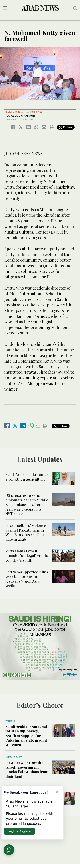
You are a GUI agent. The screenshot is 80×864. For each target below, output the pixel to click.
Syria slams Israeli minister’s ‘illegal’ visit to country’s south (26, 555)
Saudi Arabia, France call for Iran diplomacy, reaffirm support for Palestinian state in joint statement (26, 735)
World (10, 721)
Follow (67, 127)
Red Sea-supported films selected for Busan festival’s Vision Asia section (26, 578)
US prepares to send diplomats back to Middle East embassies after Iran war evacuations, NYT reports (26, 504)
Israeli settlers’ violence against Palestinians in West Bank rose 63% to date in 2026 (25, 532)
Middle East (13, 757)
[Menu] (5, 8)
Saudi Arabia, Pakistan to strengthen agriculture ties (26, 479)
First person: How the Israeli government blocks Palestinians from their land (26, 769)
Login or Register (19, 831)
